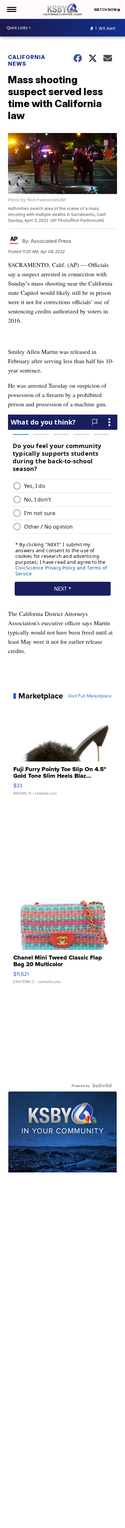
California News (26, 60)
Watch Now (105, 10)
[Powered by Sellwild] (102, 1085)
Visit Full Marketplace (90, 696)
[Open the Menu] (11, 9)
